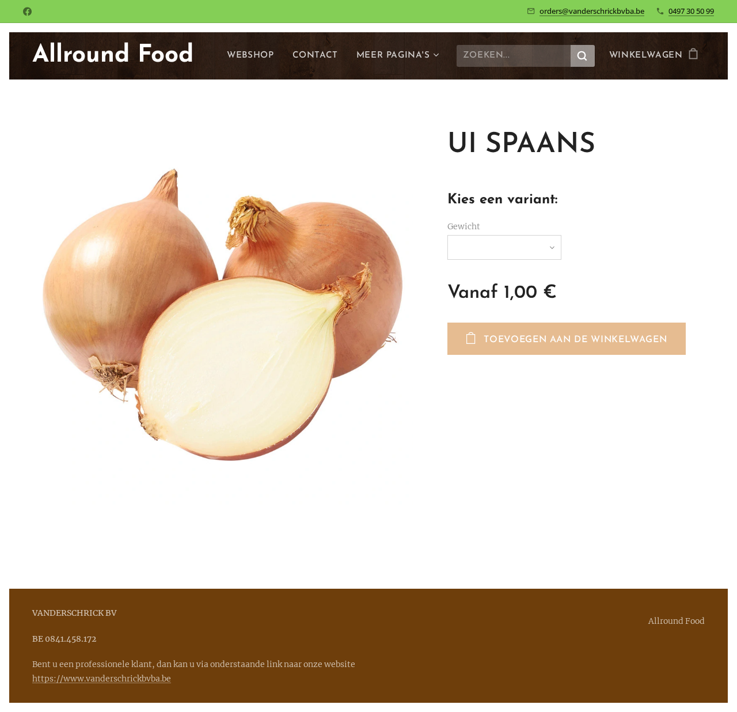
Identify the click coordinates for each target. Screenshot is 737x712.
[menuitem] (253, 55)
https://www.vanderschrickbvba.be (101, 678)
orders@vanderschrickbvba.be (592, 11)
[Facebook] (27, 11)
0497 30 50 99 (691, 11)
